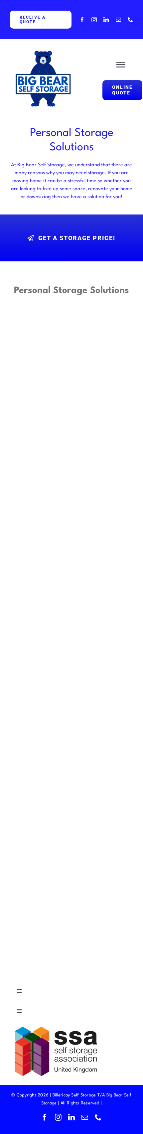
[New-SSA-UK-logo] (60, 1026)
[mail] (118, 19)
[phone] (130, 19)
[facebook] (82, 19)
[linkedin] (106, 19)
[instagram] (94, 19)
